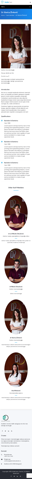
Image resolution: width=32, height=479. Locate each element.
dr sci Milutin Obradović (16, 234)
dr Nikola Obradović (16, 286)
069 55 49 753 (10, 73)
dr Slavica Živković (16, 338)
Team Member (10, 15)
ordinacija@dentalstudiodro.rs (12, 461)
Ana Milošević (16, 390)
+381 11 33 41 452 (8, 456)
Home (3, 15)
